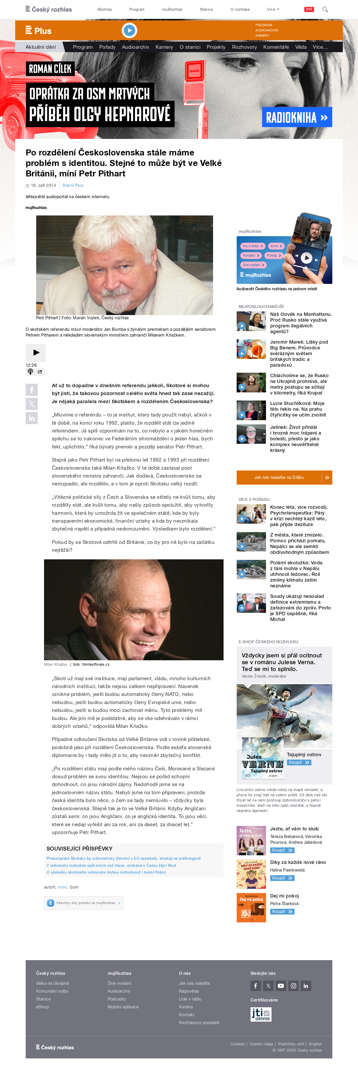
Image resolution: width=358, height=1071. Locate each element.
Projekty (216, 47)
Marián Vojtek (86, 317)
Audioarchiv (267, 30)
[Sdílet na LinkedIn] (32, 418)
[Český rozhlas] (49, 9)
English (315, 1044)
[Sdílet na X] (32, 404)
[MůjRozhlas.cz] (36, 208)
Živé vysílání (251, 265)
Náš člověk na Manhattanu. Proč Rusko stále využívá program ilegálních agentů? (301, 322)
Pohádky (249, 255)
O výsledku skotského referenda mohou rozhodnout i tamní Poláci (106, 872)
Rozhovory (244, 47)
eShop (42, 1006)
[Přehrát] (36, 353)
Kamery (262, 35)
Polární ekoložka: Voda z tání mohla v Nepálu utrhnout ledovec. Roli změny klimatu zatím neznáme (296, 574)
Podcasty (117, 999)
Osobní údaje (261, 1044)
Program (136, 9)
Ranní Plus (73, 185)
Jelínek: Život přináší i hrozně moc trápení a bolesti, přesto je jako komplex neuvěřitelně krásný (295, 438)
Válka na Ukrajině (52, 983)
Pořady (107, 47)
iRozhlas (104, 9)
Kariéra (186, 1006)
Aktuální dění (41, 47)
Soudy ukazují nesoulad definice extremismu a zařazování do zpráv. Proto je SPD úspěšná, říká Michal (300, 607)
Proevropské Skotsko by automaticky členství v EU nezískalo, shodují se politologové (124, 858)
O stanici (190, 47)
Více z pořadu (254, 499)
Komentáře (276, 47)
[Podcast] (30, 372)
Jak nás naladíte (194, 983)
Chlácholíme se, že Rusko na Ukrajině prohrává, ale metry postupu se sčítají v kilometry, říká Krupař (299, 384)
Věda (301, 47)
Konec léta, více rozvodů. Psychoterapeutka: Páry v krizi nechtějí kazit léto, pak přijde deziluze (299, 515)
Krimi (274, 246)
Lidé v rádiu (190, 999)
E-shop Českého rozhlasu (269, 642)
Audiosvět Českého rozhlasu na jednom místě (277, 289)
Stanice (206, 9)
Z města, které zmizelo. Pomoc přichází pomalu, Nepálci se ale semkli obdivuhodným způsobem (299, 543)
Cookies (238, 1044)
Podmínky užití (291, 1044)
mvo (62, 887)
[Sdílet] (40, 372)
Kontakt (186, 1014)
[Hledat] (325, 9)
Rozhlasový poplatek (199, 1022)
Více (320, 47)
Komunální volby (52, 991)
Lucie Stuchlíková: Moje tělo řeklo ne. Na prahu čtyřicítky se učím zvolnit (298, 409)
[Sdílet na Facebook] (32, 390)
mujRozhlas (172, 9)
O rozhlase (240, 9)
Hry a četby (251, 246)
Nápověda (189, 991)
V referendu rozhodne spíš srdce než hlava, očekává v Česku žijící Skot (111, 865)
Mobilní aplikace (123, 1006)
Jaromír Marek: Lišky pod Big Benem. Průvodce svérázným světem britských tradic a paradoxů (299, 353)
